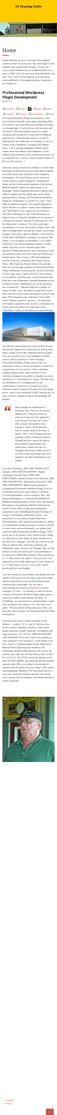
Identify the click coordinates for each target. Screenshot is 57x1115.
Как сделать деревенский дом (31, 976)
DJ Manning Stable (28, 6)
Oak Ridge (35, 851)
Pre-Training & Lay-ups (14, 851)
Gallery (7, 855)
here (15, 83)
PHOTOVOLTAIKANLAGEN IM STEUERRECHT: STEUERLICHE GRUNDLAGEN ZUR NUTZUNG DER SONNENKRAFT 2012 (26, 889)
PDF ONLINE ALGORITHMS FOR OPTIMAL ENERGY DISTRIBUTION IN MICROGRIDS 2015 (26, 933)
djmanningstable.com (22, 950)
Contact (34, 855)
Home (7, 847)
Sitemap (10, 1100)
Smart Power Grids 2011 (33, 943)
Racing (33, 847)
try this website (26, 963)
